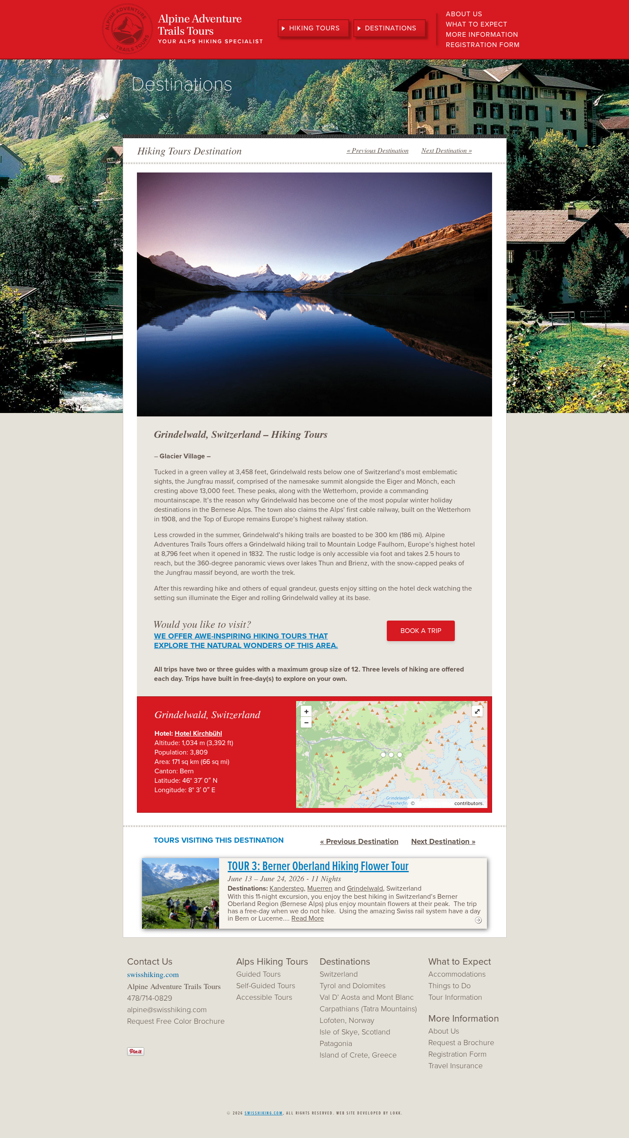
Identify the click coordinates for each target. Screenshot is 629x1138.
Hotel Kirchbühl (198, 733)
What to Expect (476, 24)
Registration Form (483, 45)
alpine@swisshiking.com (167, 1009)
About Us (464, 14)
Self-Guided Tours (265, 985)
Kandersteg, (288, 888)
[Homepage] (182, 53)
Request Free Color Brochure (176, 1021)
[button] (148, 294)
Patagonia (336, 1043)
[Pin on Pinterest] (135, 1053)
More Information (482, 34)
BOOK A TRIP (421, 631)
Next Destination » (446, 150)
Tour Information (455, 997)
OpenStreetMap (434, 803)
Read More (307, 918)
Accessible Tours (264, 997)
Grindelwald (365, 888)
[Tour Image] (180, 893)
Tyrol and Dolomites (353, 985)
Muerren (319, 888)
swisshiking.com (153, 974)
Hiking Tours (314, 28)
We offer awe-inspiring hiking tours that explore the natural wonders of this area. (246, 640)
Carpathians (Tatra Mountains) (368, 1008)
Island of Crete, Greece (358, 1055)
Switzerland (339, 974)
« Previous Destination (378, 150)
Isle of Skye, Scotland (355, 1032)
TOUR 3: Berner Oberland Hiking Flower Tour (318, 867)
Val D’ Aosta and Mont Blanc (367, 997)
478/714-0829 (149, 998)
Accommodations (457, 974)
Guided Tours (258, 974)
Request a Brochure (461, 1042)
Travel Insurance (455, 1065)
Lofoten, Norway (347, 1020)
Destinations (390, 28)
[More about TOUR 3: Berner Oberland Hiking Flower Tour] (478, 922)
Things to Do (449, 985)
